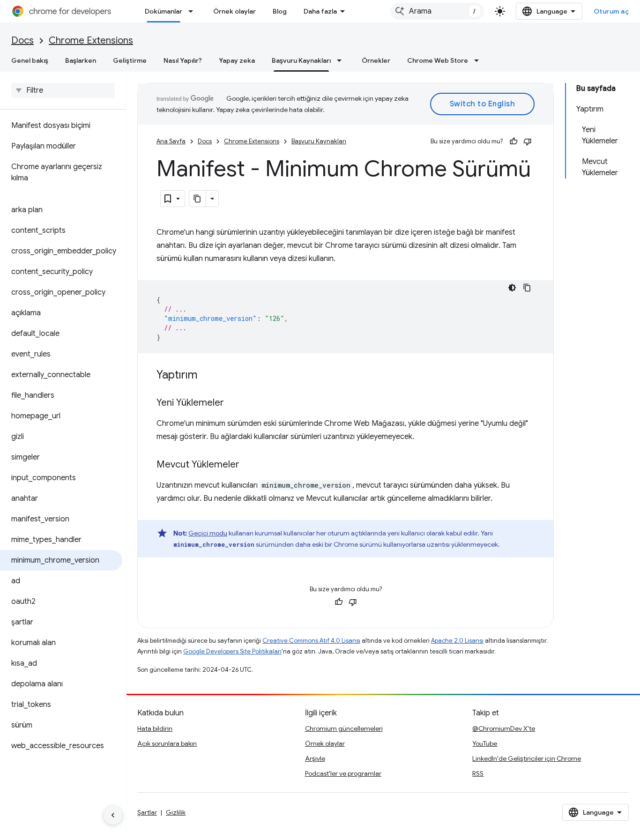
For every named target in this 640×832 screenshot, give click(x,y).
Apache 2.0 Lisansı (457, 641)
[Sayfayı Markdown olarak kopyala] (197, 199)
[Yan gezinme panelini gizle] (113, 815)
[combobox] (437, 11)
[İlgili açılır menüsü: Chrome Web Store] (479, 60)
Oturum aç (611, 11)
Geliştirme (130, 60)
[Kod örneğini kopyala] (527, 287)
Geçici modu (207, 533)
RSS (478, 773)
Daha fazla (320, 11)
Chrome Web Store (437, 60)
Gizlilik (176, 812)
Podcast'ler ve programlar (343, 773)
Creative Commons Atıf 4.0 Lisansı (311, 641)
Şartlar (147, 812)
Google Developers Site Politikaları (232, 651)
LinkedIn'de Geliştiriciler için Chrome (526, 758)
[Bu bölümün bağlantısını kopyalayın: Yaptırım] (206, 375)
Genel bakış (29, 60)
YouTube (484, 743)
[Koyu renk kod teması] (512, 287)
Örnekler (376, 60)
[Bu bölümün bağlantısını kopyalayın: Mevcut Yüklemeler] (248, 465)
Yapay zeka (237, 60)
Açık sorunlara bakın (167, 743)
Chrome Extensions (91, 40)
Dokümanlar (163, 11)
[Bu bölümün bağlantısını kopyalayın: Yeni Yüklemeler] (233, 403)
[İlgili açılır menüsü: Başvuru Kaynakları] (342, 60)
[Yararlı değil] (528, 141)
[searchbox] (63, 90)
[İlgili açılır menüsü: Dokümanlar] (193, 11)
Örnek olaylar (234, 11)
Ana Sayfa (171, 141)
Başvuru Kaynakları (301, 60)
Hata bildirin (154, 728)
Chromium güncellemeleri (344, 728)
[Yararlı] (513, 141)
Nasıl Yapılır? (183, 60)
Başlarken (80, 60)
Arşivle (315, 758)
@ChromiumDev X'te (503, 728)
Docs (22, 40)
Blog (280, 11)
